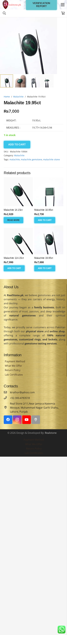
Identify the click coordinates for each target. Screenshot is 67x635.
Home (7, 96)
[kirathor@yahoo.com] (7, 392)
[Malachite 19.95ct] (48, 239)
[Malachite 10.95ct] (48, 191)
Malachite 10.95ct (43, 210)
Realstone (51, 433)
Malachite (18, 96)
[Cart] (63, 13)
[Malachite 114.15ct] (18, 239)
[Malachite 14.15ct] (18, 191)
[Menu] (63, 5)
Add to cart (17, 144)
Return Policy (12, 370)
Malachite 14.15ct (13, 210)
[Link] (11, 4)
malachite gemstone (31, 159)
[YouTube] (26, 419)
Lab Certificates (14, 374)
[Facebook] (8, 419)
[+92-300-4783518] (7, 398)
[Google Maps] (35, 419)
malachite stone (51, 159)
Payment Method (15, 361)
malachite (15, 159)
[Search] (4, 13)
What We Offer (13, 365)
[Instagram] (17, 419)
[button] (62, 22)
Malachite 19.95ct (43, 258)
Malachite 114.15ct (14, 258)
